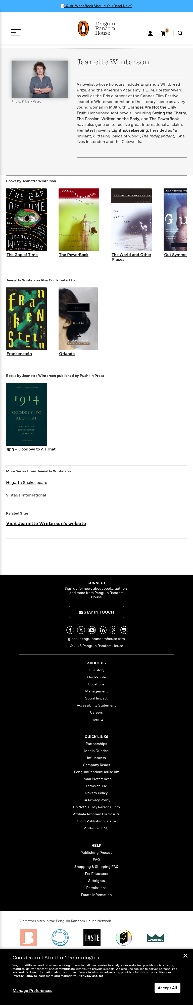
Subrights (96, 880)
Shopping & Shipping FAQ (96, 866)
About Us (96, 663)
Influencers (96, 758)
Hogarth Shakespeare (26, 482)
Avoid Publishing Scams (96, 821)
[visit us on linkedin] (103, 630)
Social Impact (96, 698)
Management (96, 691)
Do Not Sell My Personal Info (96, 807)
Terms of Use (96, 786)
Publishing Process (96, 852)
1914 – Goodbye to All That (31, 449)
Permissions (96, 887)
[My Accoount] (150, 32)
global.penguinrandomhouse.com (96, 638)
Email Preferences (96, 779)
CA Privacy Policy (96, 800)
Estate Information (96, 894)
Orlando (67, 354)
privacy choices (91, 976)
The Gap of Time (22, 255)
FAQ (96, 859)
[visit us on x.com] (81, 630)
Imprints (96, 719)
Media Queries (96, 750)
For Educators (96, 873)
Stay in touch (98, 612)
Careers (96, 712)
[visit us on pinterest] (113, 630)
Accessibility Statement (96, 705)
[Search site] (180, 33)
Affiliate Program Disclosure (96, 814)
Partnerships (96, 743)
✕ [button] (185, 956)
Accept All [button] (167, 988)
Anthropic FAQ (96, 828)
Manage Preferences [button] (32, 990)
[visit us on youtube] (92, 630)
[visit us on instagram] (124, 630)
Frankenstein (19, 354)
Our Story (96, 670)
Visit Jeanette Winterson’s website (46, 524)
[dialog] (96, 977)
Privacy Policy (96, 793)
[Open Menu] (16, 33)
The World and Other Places (131, 257)
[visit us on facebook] (70, 630)
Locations (96, 684)
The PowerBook (73, 255)
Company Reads (96, 765)
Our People (96, 677)
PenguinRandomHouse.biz (96, 772)
